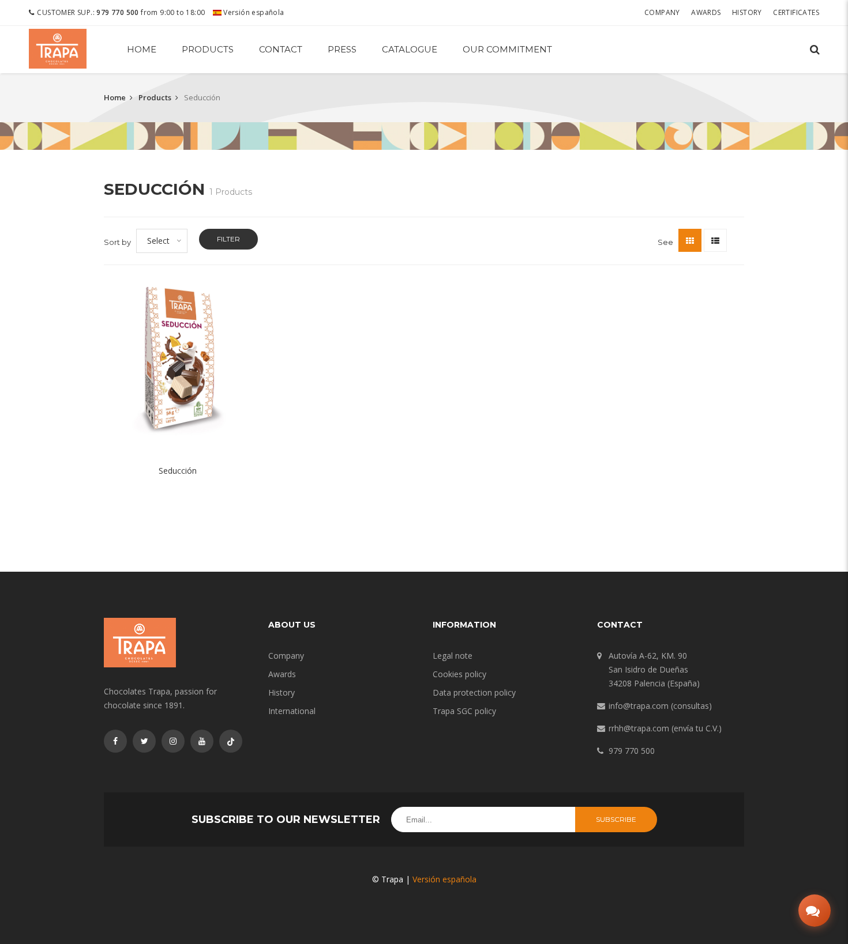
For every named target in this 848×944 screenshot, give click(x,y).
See (665, 242)
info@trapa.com (639, 705)
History (747, 12)
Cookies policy (459, 674)
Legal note (452, 655)
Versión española (253, 12)
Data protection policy (474, 692)
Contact (280, 49)
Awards (706, 12)
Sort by (117, 242)
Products (208, 49)
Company (662, 12)
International (292, 710)
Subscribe (616, 819)
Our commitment (507, 49)
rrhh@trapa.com (639, 728)
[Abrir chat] (814, 910)
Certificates (796, 12)
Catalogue (409, 49)
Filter (228, 239)
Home (141, 49)
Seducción (178, 470)
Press (342, 49)
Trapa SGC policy (464, 710)
